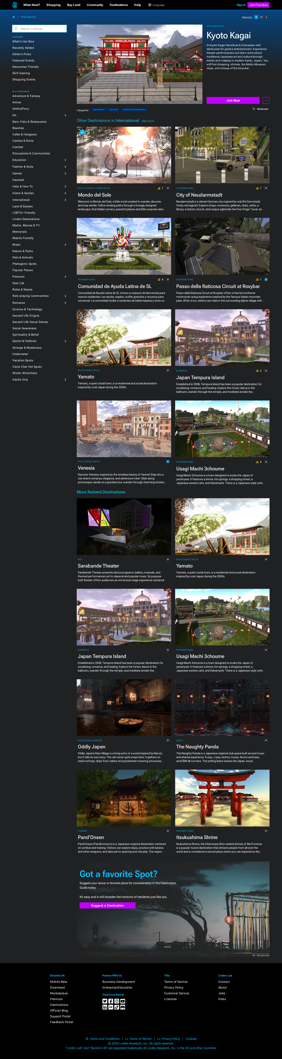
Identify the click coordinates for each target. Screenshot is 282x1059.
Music (16, 244)
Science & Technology (27, 309)
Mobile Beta (58, 982)
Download (57, 987)
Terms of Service (176, 982)
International (28, 16)
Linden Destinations (26, 219)
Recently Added (23, 48)
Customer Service (176, 993)
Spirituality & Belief (25, 334)
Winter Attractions (24, 373)
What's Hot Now (23, 41)
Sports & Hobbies (24, 341)
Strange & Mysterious (26, 347)
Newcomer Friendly (25, 67)
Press (222, 999)
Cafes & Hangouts (24, 134)
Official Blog (59, 1010)
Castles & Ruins (23, 140)
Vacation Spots (22, 360)
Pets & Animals (22, 257)
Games (17, 173)
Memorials (19, 231)
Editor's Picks (21, 54)
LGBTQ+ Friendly (23, 212)
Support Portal (60, 1016)
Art (14, 115)
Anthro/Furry (20, 108)
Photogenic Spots (24, 264)
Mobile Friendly (23, 238)
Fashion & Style (22, 166)
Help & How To (22, 186)
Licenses (170, 999)
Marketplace (59, 993)
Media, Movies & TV (26, 225)
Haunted (18, 180)
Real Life (18, 283)
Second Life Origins (25, 315)
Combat (17, 147)
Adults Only (20, 379)
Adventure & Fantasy (26, 96)
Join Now (233, 100)
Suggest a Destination (107, 905)
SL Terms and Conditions (103, 1039)
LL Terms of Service (138, 1039)
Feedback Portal (61, 1022)
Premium (18, 276)
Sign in (241, 5)
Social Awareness (24, 328)
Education (19, 160)
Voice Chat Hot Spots (27, 366)
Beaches (18, 128)
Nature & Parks (22, 251)
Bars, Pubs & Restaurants (29, 121)
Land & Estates (22, 206)
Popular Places (22, 270)
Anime (16, 102)
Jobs (221, 993)
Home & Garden (23, 193)
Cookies (191, 1039)
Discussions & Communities (31, 153)
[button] (31, 5)
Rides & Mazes (22, 289)
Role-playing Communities (30, 296)
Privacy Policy (174, 987)
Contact (224, 982)
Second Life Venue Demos (30, 322)
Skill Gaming (21, 73)
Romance (18, 302)
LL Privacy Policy (168, 1039)
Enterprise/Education (117, 987)
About (222, 987)
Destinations (59, 1005)
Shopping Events (23, 79)
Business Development (118, 982)
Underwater (20, 354)
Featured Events (23, 60)
